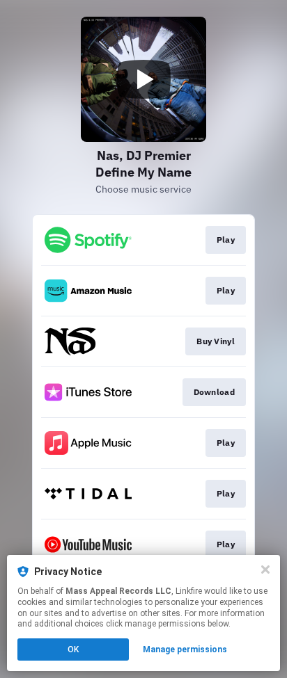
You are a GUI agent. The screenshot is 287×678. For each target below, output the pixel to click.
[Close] (265, 569)
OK (73, 649)
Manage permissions (185, 649)
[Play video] (143, 79)
